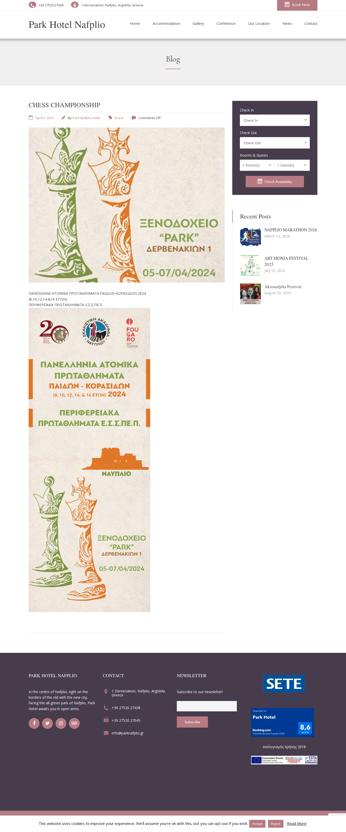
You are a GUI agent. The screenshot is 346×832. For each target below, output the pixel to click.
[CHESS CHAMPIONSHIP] (127, 281)
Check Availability (278, 182)
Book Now (301, 4)
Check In (247, 110)
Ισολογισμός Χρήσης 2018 (284, 746)
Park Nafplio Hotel (86, 118)
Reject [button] (275, 823)
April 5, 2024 (44, 118)
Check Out (248, 133)
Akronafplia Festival (282, 286)
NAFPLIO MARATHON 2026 (290, 230)
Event (119, 118)
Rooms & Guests (254, 155)
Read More (296, 823)
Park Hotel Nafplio (67, 24)
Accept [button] (257, 823)
